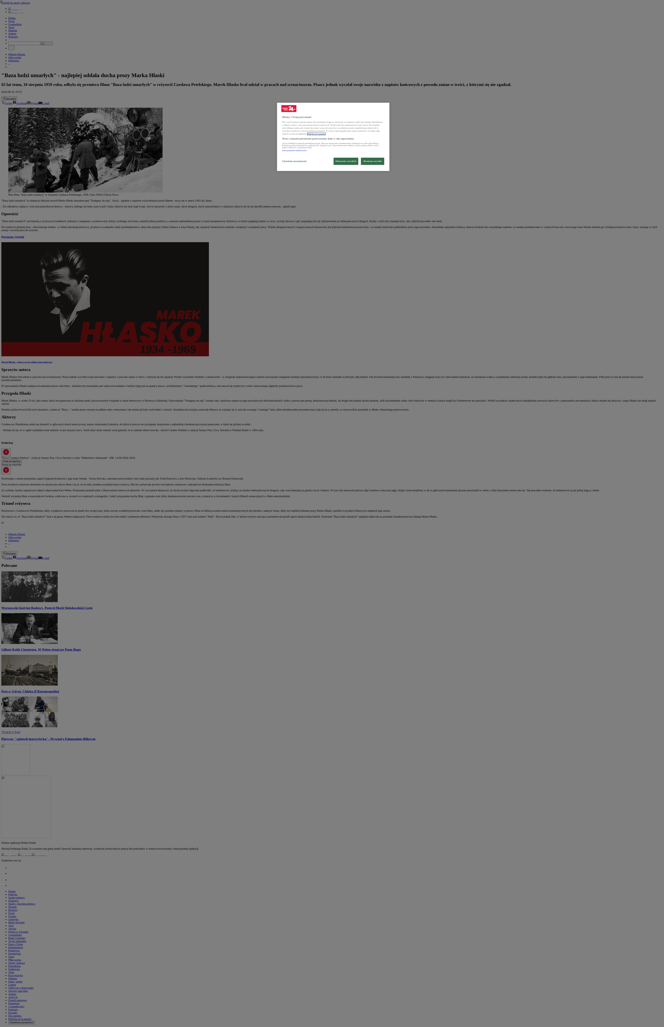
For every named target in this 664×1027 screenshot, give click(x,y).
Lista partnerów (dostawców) (294, 150)
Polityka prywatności (316, 134)
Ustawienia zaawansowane (294, 161)
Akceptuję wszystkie (372, 161)
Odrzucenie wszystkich (345, 161)
